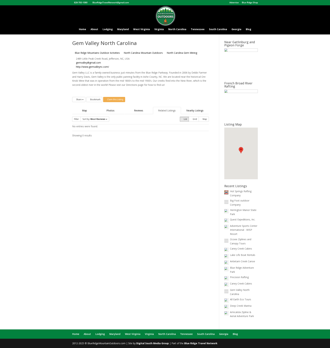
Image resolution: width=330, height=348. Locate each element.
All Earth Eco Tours (240, 299)
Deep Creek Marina (240, 305)
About (94, 29)
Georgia (236, 29)
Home (82, 29)
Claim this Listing (115, 99)
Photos (110, 110)
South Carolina (218, 29)
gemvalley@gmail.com (88, 62)
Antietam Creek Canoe (242, 261)
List (185, 119)
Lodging (108, 29)
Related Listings (167, 110)
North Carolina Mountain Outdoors (143, 52)
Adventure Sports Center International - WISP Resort (243, 230)
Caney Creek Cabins (241, 248)
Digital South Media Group (152, 343)
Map (84, 110)
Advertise (234, 3)
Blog (248, 29)
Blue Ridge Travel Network (200, 343)
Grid (194, 119)
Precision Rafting (239, 277)
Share (79, 99)
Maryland (123, 29)
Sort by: (93, 119)
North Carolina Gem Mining (181, 52)
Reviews (138, 110)
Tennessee (198, 29)
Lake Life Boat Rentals (242, 255)
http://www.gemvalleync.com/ (92, 66)
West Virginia (141, 29)
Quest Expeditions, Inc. (242, 219)
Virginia (159, 29)
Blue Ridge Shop (250, 3)
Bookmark (95, 99)
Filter (76, 119)
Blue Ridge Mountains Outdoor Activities (97, 52)
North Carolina (177, 29)
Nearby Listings (195, 110)
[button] (241, 150)
